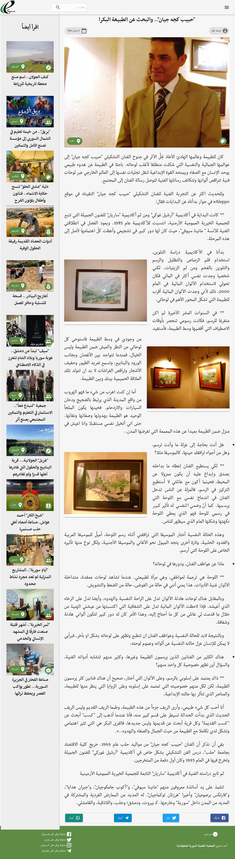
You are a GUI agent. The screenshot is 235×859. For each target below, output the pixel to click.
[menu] (226, 7)
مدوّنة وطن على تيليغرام (54, 850)
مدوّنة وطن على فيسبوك (54, 834)
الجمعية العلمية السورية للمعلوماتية (196, 846)
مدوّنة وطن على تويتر (55, 839)
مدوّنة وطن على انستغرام (53, 845)
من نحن (208, 834)
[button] (219, 818)
